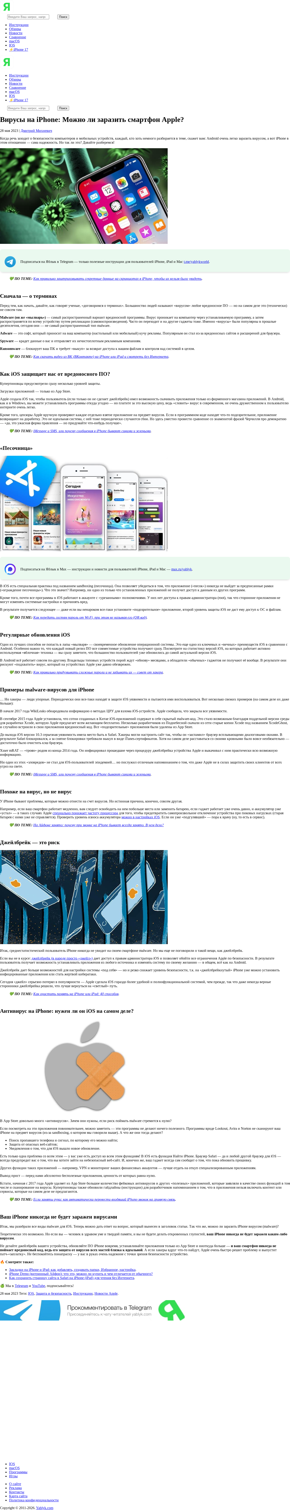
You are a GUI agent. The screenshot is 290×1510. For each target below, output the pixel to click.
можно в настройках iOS (140, 817)
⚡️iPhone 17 (18, 49)
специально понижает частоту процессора (85, 813)
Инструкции (19, 25)
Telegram (21, 1286)
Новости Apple (106, 1293)
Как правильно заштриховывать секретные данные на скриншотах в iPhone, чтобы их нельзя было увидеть (117, 279)
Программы (18, 1472)
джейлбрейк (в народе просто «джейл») (62, 958)
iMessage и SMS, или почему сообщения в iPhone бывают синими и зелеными (92, 431)
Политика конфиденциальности (34, 1500)
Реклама (15, 1488)
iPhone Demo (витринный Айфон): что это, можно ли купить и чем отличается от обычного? (81, 1274)
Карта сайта (18, 1496)
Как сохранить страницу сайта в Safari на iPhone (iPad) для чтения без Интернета (71, 1278)
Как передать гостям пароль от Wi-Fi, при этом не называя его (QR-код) (90, 617)
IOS (12, 45)
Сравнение (17, 37)
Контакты (16, 1492)
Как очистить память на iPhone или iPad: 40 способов (75, 994)
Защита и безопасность (53, 1293)
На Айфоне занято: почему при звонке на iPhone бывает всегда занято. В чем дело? (98, 825)
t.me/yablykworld (196, 262)
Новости (15, 33)
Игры (13, 1476)
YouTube (38, 1286)
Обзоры (15, 29)
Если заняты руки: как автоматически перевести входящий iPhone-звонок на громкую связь (104, 1199)
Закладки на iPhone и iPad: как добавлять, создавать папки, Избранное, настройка (72, 1270)
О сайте (15, 1484)
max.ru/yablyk (181, 569)
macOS (14, 41)
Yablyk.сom (44, 1508)
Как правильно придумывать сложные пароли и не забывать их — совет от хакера (98, 672)
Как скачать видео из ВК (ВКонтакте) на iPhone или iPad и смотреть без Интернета (100, 357)
